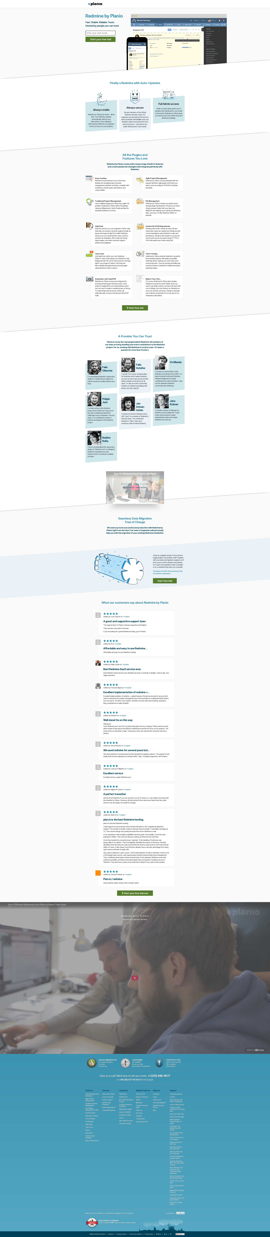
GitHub (138, 1100)
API (170, 1234)
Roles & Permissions (92, 1140)
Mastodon (110, 1213)
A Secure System (108, 1097)
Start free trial (135, 307)
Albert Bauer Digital (125, 1109)
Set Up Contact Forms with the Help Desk (177, 1177)
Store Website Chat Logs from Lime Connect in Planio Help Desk (176, 1170)
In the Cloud (157, 1100)
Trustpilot (126, 617)
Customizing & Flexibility (90, 1137)
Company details (121, 1234)
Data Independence (108, 1107)
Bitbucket (139, 1103)
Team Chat (88, 1127)
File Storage (89, 1121)
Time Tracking (90, 1119)
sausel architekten (125, 1112)
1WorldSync (123, 1094)
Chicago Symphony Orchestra (125, 1105)
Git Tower (139, 1113)
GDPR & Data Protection (106, 1103)
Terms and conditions (135, 1234)
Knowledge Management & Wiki (92, 1109)
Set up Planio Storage (177, 1117)
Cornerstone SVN (142, 1122)
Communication (90, 1113)
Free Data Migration (159, 1103)
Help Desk (88, 1124)
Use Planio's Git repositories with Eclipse (175, 1128)
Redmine (110, 1234)
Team (155, 1097)
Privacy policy (149, 1234)
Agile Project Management (89, 1100)
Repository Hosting (91, 1116)
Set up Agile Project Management (176, 1134)
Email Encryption (107, 1100)
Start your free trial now (135, 893)
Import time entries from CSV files (176, 1148)
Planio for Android (142, 1097)
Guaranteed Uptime (108, 1110)
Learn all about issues (177, 1104)
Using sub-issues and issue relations (177, 1199)
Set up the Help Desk (177, 1114)
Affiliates (158, 1234)
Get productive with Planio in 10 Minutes (176, 1101)
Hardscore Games (125, 1123)
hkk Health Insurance (126, 1121)
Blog (154, 1110)
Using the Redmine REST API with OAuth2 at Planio (177, 1163)
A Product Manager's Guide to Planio (177, 1157)
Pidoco (121, 1118)
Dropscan (139, 1110)
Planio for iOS (140, 1094)
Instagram (118, 1213)
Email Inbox (89, 1133)
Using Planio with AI (176, 1195)
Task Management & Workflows (92, 1095)
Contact (172, 1097)
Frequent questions (176, 1094)
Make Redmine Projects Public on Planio (176, 1121)
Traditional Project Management (91, 1104)
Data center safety (108, 1094)
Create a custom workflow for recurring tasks (177, 1109)
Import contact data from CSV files (176, 1152)
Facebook (129, 1213)
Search (87, 1130)
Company (156, 1094)
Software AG (123, 1097)
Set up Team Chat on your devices (177, 1138)
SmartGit (138, 1116)
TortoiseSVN (140, 1119)
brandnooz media (125, 1115)
